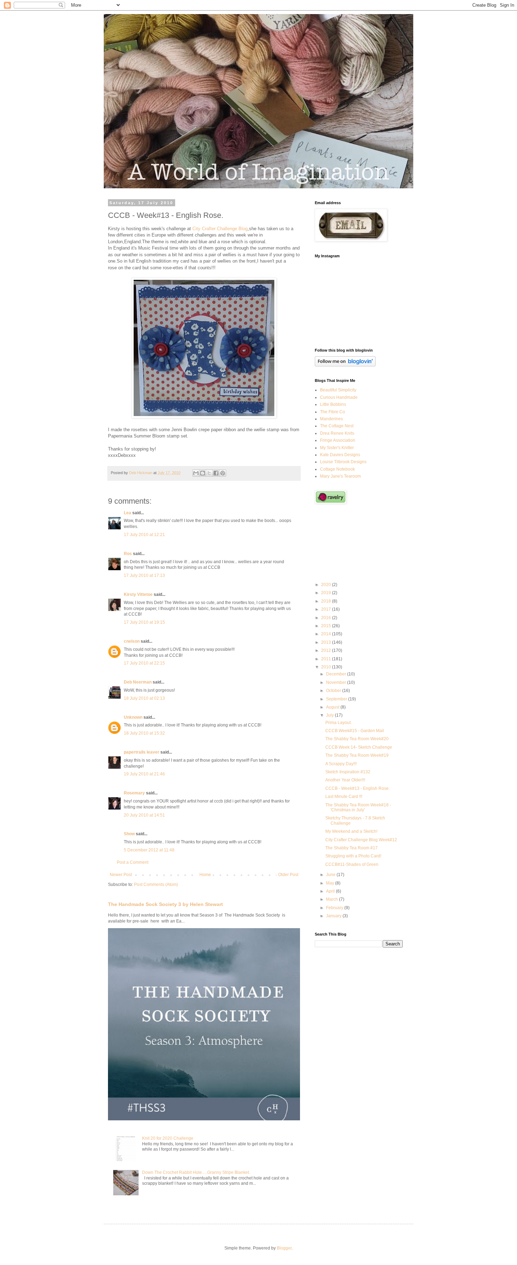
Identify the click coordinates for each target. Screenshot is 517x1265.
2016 (326, 617)
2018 (326, 601)
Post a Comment (132, 862)
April (331, 891)
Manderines (331, 418)
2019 (326, 592)
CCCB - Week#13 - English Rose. (357, 788)
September (337, 699)
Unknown (133, 717)
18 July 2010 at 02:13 (144, 698)
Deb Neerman (138, 682)
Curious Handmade (339, 397)
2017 (326, 609)
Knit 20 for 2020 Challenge (167, 1138)
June (331, 874)
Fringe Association (337, 440)
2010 (326, 667)
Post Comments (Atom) (156, 884)
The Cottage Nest (336, 425)
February (335, 907)
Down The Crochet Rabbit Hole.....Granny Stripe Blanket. (196, 1172)
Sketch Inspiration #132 (347, 771)
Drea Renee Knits (337, 433)
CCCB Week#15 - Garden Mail (354, 730)
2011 (326, 658)
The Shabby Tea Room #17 (351, 847)
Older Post (288, 874)
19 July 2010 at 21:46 (144, 774)
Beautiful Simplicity (338, 390)
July (330, 715)
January (334, 915)
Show (129, 833)
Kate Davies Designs (340, 454)
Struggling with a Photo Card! (353, 856)
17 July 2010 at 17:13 (144, 575)
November (336, 682)
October (334, 690)
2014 (326, 633)
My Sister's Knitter (337, 447)
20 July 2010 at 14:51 (144, 815)
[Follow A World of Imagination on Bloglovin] (345, 365)
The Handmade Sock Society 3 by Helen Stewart (165, 904)
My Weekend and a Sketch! (351, 831)
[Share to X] (209, 473)
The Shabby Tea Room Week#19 (357, 755)
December (336, 674)
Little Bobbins (333, 404)
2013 (326, 642)
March (332, 899)
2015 (326, 625)
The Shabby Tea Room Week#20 (357, 738)
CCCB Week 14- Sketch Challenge (358, 747)
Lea (127, 512)
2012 (326, 650)
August (333, 707)
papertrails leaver (141, 752)
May (330, 883)
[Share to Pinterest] (222, 473)
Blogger (284, 1248)
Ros (128, 553)
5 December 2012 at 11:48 (149, 850)
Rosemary (134, 793)
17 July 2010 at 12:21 (144, 534)
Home (205, 874)
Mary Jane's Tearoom (340, 476)
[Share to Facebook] (215, 473)
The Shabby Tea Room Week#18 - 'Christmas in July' (358, 807)
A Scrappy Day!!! (341, 763)
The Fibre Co (332, 411)
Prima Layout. (338, 722)
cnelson (132, 641)
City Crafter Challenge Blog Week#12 (361, 839)
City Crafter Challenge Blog (220, 228)
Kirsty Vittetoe (138, 594)
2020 (326, 584)
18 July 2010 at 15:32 (144, 733)
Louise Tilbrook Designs (343, 461)
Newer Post (121, 874)
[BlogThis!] (202, 473)
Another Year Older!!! (345, 780)
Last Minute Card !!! (343, 796)
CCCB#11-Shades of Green (351, 864)
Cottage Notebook (337, 469)
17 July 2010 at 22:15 (144, 663)
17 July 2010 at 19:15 (144, 622)
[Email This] (195, 473)
